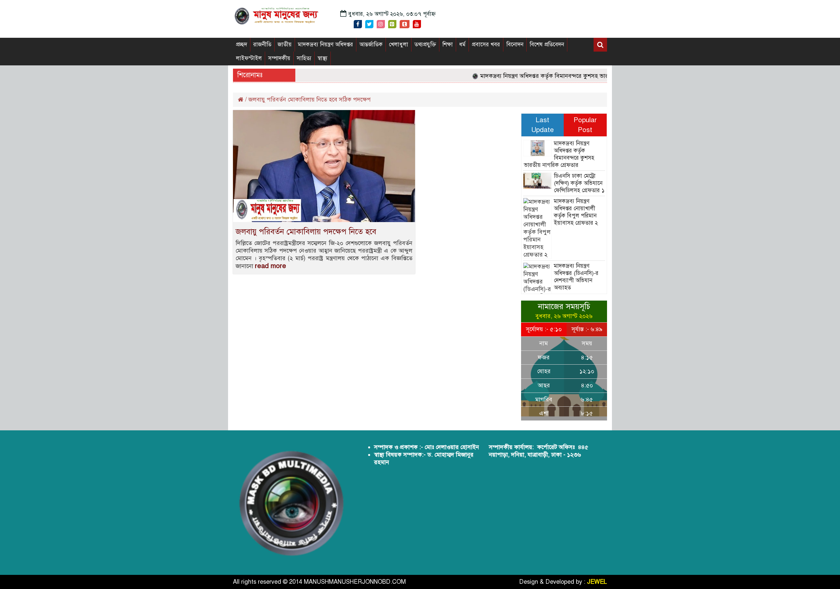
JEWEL (597, 581)
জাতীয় (285, 44)
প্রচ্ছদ (241, 44)
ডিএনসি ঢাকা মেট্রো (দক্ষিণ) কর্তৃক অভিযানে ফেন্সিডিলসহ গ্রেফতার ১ (579, 183)
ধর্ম (462, 44)
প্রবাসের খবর (486, 44)
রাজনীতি (262, 44)
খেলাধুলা (398, 44)
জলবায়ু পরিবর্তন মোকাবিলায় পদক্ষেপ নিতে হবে (306, 232)
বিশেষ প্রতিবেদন (547, 44)
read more (270, 266)
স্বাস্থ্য (322, 58)
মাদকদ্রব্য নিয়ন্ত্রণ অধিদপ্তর (325, 44)
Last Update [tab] (542, 125)
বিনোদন (514, 44)
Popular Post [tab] (585, 125)
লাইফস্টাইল (249, 58)
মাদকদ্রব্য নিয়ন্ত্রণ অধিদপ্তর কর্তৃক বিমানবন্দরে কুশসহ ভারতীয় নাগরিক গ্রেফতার (558, 75)
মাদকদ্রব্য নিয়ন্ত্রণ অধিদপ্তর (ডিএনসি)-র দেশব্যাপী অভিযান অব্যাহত (576, 276)
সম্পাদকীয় (279, 58)
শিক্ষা (447, 44)
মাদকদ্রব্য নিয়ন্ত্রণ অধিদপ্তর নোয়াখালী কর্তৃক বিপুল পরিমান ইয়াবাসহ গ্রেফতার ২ (576, 212)
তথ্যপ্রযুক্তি (425, 44)
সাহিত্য (304, 58)
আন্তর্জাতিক (371, 44)
